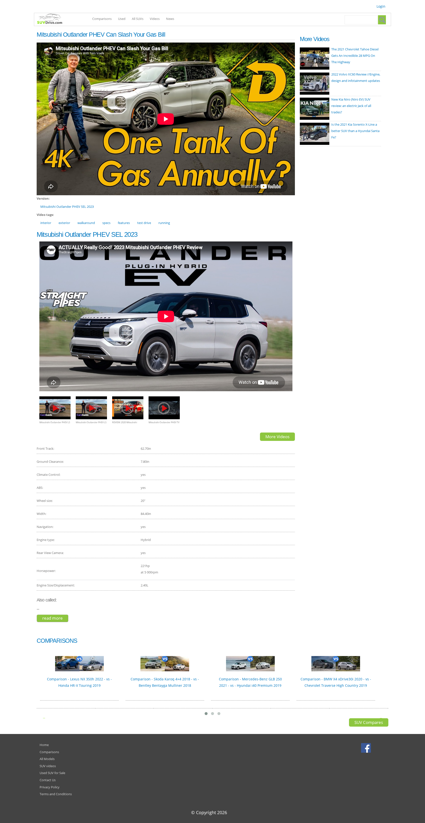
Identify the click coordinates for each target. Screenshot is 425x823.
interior (45, 223)
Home (44, 745)
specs (106, 223)
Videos (155, 18)
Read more (55, 618)
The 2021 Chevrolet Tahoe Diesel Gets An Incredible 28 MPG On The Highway (355, 55)
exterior (64, 223)
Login (381, 6)
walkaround (86, 223)
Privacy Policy (50, 787)
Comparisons (102, 18)
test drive (144, 223)
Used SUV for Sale (52, 773)
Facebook (367, 748)
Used (121, 18)
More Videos (277, 436)
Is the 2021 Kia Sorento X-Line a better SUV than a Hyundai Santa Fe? (355, 130)
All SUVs (137, 18)
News (170, 18)
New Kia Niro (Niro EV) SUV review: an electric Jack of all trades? (351, 105)
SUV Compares (368, 722)
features (124, 223)
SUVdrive (52, 19)
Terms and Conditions (56, 794)
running (164, 223)
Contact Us (48, 780)
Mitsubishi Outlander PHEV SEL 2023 (67, 206)
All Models (47, 759)
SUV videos (48, 766)
